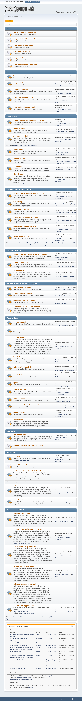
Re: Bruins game (59, 386)
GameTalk (17, 456)
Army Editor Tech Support (40, 617)
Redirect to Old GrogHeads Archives (27, 307)
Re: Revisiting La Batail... (61, 276)
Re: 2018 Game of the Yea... (62, 123)
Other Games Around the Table (25, 226)
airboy (73, 407)
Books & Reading (20, 389)
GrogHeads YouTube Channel (24, 39)
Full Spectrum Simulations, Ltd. (21, 482)
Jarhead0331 (58, 86)
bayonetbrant (59, 198)
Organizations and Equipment (24, 300)
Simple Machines (18, 699)
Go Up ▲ (75, 699)
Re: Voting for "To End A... (62, 414)
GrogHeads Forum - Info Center (18, 626)
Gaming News (19, 337)
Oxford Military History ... (62, 296)
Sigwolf (68, 386)
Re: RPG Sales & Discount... (62, 221)
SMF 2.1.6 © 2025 (8, 699)
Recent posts (14, 630)
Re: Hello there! (59, 79)
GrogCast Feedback (21, 89)
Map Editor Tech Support (54, 617)
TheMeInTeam (59, 141)
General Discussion (21, 322)
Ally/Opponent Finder (21, 136)
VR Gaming (18, 166)
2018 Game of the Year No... (63, 196)
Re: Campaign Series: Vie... (62, 267)
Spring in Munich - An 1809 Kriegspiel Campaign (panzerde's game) (40, 245)
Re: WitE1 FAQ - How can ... (62, 556)
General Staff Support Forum (24, 606)
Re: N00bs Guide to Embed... (63, 109)
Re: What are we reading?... (62, 392)
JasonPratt (39, 639)
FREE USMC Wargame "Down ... (64, 475)
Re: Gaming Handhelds (61, 152)
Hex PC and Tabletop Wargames (25, 547)
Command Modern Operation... (63, 346)
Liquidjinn (51, 676)
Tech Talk (17, 357)
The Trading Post (20, 435)
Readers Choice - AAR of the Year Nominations (30, 254)
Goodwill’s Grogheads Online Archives (23, 243)
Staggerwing (58, 111)
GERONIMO (58, 169)
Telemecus (58, 558)
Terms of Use (18, 420)
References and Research (23, 294)
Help (61, 699)
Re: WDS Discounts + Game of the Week (21, 664)
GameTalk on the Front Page (24, 465)
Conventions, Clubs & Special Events (27, 405)
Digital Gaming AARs (21, 263)
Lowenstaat (58, 477)
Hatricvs (68, 93)
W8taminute (58, 102)
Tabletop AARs (19, 270)
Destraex (57, 362)
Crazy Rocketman (60, 370)
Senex (72, 131)
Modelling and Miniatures (23, 209)
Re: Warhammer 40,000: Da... (63, 161)
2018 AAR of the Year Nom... (63, 257)
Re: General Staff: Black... (62, 131)
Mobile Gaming (19, 149)
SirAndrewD (58, 505)
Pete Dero (58, 348)
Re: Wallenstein (59, 401)
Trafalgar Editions (60, 240)
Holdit (73, 612)
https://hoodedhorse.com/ (22, 543)
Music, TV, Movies (20, 398)
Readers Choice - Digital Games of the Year (29, 120)
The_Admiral (58, 461)
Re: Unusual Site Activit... (62, 100)
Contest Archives (20, 412)
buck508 (57, 440)
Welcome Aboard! (20, 76)
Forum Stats (14, 673)
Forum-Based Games (21, 236)
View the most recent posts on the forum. (21, 679)
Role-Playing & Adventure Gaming (26, 218)
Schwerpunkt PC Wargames (24, 566)
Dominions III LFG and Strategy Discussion (25, 145)
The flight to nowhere (61, 289)
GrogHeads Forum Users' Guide (25, 107)
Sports (16, 383)
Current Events (19, 330)
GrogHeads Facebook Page (23, 45)
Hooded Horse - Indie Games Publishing (28, 529)
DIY (15, 486)
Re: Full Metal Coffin (16, 651)
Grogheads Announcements (24, 97)
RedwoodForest (59, 394)
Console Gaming (19, 158)
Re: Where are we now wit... (62, 574)
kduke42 (72, 276)
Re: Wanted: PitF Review (61, 503)
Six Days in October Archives (43, 243)
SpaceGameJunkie (60, 154)
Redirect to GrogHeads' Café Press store (28, 445)
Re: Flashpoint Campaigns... (62, 179)
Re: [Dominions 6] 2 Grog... (62, 139)
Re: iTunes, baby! (59, 93)
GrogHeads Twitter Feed (22, 58)
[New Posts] (9, 77)
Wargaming (18, 202)
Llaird (72, 521)
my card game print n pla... (62, 229)
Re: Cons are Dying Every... (62, 407)
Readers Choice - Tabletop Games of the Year (30, 193)
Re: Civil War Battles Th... (62, 521)
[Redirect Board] (9, 33)
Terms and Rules (68, 699)
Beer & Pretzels (19, 375)
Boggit (22, 184)
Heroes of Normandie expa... (63, 438)
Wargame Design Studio (22, 513)
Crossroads (69, 79)
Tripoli (73, 267)
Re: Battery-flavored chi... (62, 377)
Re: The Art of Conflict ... (61, 459)
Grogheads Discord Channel (24, 51)
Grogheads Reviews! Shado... (63, 84)
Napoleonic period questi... (62, 612)
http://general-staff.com (21, 612)
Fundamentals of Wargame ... (63, 492)
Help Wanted (18, 500)
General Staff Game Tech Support (22, 617)
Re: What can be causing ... (62, 360)
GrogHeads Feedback (21, 83)
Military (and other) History (23, 287)
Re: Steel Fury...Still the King (18, 668)
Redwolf (74, 212)
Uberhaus (58, 181)
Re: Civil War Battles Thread (18, 660)
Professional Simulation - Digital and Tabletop (30, 471)
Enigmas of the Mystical (22, 367)
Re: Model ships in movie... (62, 212)
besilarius (71, 289)
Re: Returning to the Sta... (62, 325)
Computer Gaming (20, 128)
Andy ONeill (34, 614)
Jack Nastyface (24, 460)
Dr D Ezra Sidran (25, 614)
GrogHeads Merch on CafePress (25, 64)
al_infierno (58, 125)
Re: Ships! (57, 303)
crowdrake (58, 231)
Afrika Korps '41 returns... (62, 204)
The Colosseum (19, 174)
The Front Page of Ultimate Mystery (27, 32)
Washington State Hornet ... (62, 332)
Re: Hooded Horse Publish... (62, 537)
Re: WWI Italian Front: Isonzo (18, 639)
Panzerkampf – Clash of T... (62, 238)
